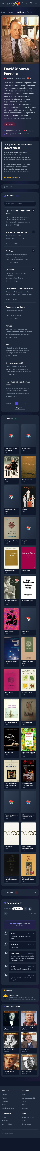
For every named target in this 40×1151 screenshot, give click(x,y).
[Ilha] (20, 350)
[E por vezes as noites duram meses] (20, 218)
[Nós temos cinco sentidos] (20, 237)
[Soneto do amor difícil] (20, 368)
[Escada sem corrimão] (20, 312)
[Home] (3, 3)
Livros (24, 1101)
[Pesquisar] (23, 3)
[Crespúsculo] (20, 275)
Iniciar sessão (14, 924)
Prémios (24, 1105)
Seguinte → (20, 408)
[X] (6, 913)
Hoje (23, 1095)
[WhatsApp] (30, 909)
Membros (5, 1121)
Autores (10, 12)
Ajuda (24, 1121)
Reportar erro (32, 913)
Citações (5, 1101)
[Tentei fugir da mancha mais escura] (20, 389)
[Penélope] (20, 256)
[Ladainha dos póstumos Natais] (20, 294)
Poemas (4, 1095)
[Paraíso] (20, 331)
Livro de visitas (7, 1124)
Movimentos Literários (29, 1098)
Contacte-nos (26, 1124)
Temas (4, 1105)
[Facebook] (25, 909)
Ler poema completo (12, 177)
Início (3, 12)
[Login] (31, 3)
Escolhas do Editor (8, 1108)
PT (27, 3)
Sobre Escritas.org (28, 1117)
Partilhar (18, 909)
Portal (4, 1117)
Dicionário (25, 1108)
